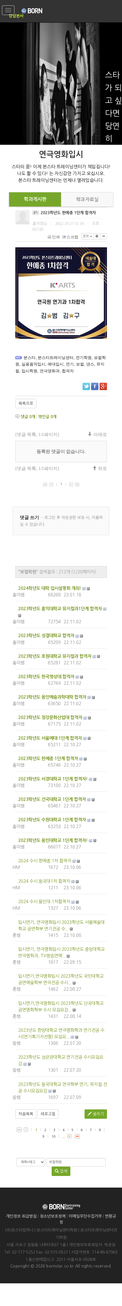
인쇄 (56, 237)
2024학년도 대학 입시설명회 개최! (49, 588)
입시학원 (29, 371)
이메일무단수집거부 (85, 1216)
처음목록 (25, 1114)
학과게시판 (35, 199)
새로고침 (48, 1114)
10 (53, 1136)
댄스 (90, 364)
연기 (70, 364)
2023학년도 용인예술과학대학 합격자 (52, 697)
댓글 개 (28, 417)
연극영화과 (50, 371)
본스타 (29, 358)
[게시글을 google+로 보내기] (103, 386)
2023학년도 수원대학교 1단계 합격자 (52, 820)
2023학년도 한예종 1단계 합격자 (48, 758)
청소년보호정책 (53, 1216)
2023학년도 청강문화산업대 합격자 (50, 717)
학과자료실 (87, 199)
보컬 (80, 364)
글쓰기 (98, 1114)
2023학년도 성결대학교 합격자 (46, 635)
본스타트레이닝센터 (55, 358)
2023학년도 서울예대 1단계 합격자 (50, 738)
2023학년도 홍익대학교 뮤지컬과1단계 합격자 (60, 609)
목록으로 (25, 403)
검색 (63, 1171)
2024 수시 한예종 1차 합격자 (44, 861)
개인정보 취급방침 (21, 1216)
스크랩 (72, 237)
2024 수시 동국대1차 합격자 (44, 881)
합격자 (68, 371)
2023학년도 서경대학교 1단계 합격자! (53, 779)
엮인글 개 (47, 417)
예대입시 (56, 364)
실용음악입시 (33, 364)
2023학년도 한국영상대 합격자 (46, 677)
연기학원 (84, 358)
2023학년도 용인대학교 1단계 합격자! (53, 840)
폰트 (86, 236)
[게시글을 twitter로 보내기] (86, 386)
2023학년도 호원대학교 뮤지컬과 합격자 (54, 656)
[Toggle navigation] (8, 10)
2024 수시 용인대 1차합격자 (44, 901)
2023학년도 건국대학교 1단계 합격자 (52, 799)
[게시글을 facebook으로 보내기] (94, 386)
